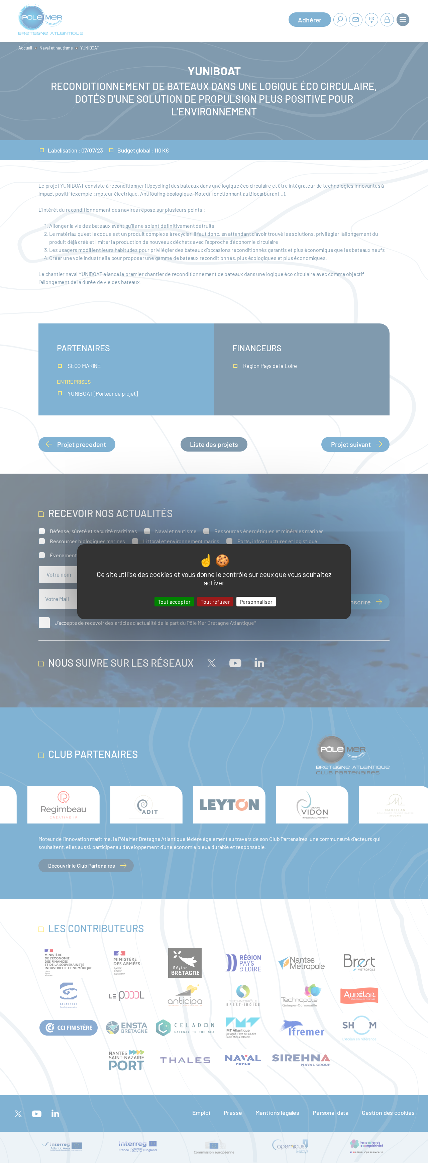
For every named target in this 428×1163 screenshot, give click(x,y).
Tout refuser (215, 601)
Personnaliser (256, 601)
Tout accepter (174, 601)
